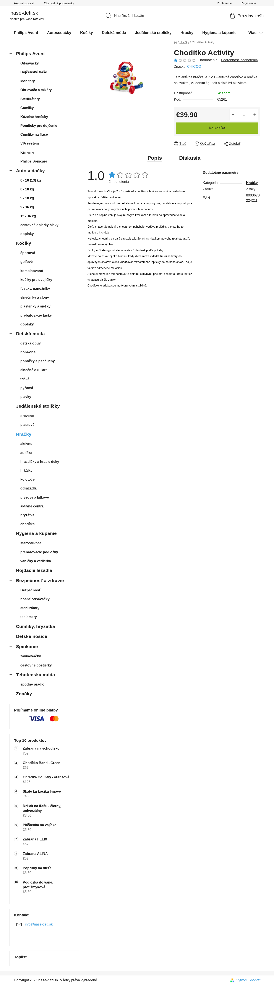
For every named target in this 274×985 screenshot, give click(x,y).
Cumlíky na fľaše (34, 134)
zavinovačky (30, 656)
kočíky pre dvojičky (36, 280)
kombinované (31, 271)
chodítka (27, 524)
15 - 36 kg (28, 216)
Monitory (27, 81)
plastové (27, 425)
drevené (27, 416)
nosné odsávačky (35, 599)
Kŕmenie (27, 152)
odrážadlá (28, 488)
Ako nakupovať (24, 3)
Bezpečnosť (30, 590)
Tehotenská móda (35, 674)
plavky (25, 397)
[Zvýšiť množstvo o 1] (254, 114)
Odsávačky (29, 63)
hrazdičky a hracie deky (39, 462)
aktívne (26, 444)
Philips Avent (30, 53)
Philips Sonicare (33, 161)
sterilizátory (29, 608)
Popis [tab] (155, 158)
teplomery (28, 617)
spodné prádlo (32, 684)
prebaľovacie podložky (39, 552)
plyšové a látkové (34, 497)
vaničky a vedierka (35, 561)
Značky (24, 693)
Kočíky (23, 243)
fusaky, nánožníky (35, 288)
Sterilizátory (30, 99)
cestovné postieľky (36, 665)
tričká (24, 379)
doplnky (27, 234)
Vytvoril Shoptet (248, 980)
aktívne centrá (32, 506)
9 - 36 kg (27, 207)
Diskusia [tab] (189, 158)
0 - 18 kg (27, 189)
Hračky (23, 434)
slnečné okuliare (33, 370)
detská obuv (30, 343)
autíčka (26, 453)
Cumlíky (27, 108)
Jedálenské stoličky (38, 406)
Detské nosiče (31, 636)
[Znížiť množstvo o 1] (233, 114)
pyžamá (26, 388)
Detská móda (30, 333)
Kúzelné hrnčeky (34, 117)
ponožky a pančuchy (37, 361)
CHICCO (194, 66)
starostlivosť (30, 543)
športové (27, 253)
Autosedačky (30, 170)
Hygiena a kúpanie (36, 533)
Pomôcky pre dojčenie (38, 125)
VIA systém (29, 143)
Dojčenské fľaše (33, 72)
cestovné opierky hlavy (39, 225)
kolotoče (27, 479)
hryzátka (27, 515)
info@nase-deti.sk (39, 924)
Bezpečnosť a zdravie (40, 580)
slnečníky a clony (34, 297)
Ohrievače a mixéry (36, 90)
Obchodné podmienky (59, 3)
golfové (26, 262)
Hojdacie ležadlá (34, 570)
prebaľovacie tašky (36, 315)
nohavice (28, 352)
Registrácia (248, 3)
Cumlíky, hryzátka (35, 626)
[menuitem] (26, 32)
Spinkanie (27, 646)
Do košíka (217, 128)
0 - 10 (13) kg (30, 180)
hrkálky (26, 470)
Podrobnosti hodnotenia (239, 60)
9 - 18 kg (27, 198)
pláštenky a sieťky (35, 306)
